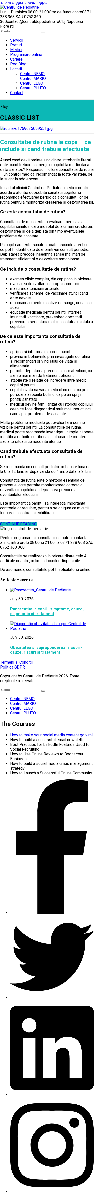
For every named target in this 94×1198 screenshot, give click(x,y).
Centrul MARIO (33, 78)
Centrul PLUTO (33, 88)
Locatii (16, 68)
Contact (16, 92)
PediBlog (18, 64)
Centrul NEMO (32, 73)
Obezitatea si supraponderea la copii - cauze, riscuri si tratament (46, 650)
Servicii (16, 40)
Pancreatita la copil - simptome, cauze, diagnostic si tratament (47, 611)
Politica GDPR (12, 667)
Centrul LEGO (31, 83)
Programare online (26, 54)
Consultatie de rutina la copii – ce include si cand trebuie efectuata (45, 146)
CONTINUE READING (18, 524)
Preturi (16, 45)
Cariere (16, 59)
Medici (16, 49)
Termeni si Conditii (16, 662)
